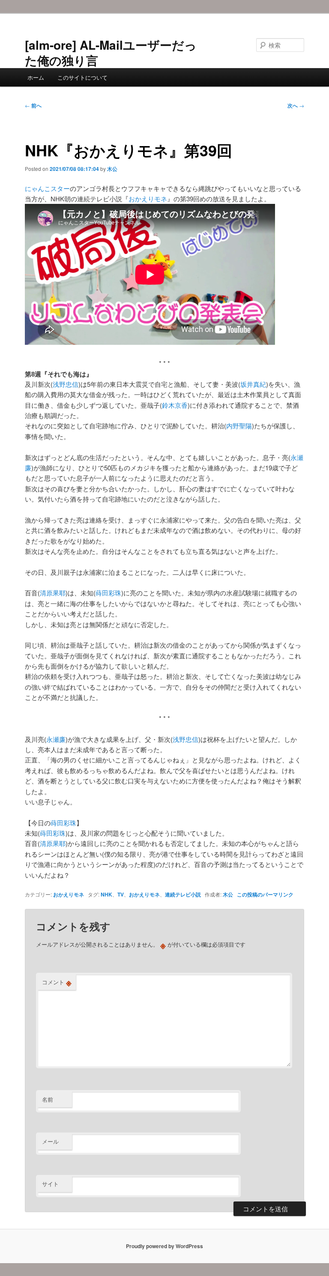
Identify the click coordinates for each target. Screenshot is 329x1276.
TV (120, 894)
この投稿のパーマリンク (265, 894)
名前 (47, 1099)
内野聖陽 (239, 425)
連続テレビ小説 (183, 894)
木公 (112, 169)
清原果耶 (53, 592)
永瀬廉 (56, 739)
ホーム (35, 77)
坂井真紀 (253, 384)
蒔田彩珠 (108, 592)
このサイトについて (82, 77)
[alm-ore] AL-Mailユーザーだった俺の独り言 (111, 52)
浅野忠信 (65, 384)
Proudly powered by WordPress (164, 1246)
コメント (57, 982)
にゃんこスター (47, 188)
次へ (295, 105)
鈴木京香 (175, 404)
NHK (106, 894)
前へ (33, 105)
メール (50, 1141)
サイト (50, 1184)
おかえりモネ (148, 198)
